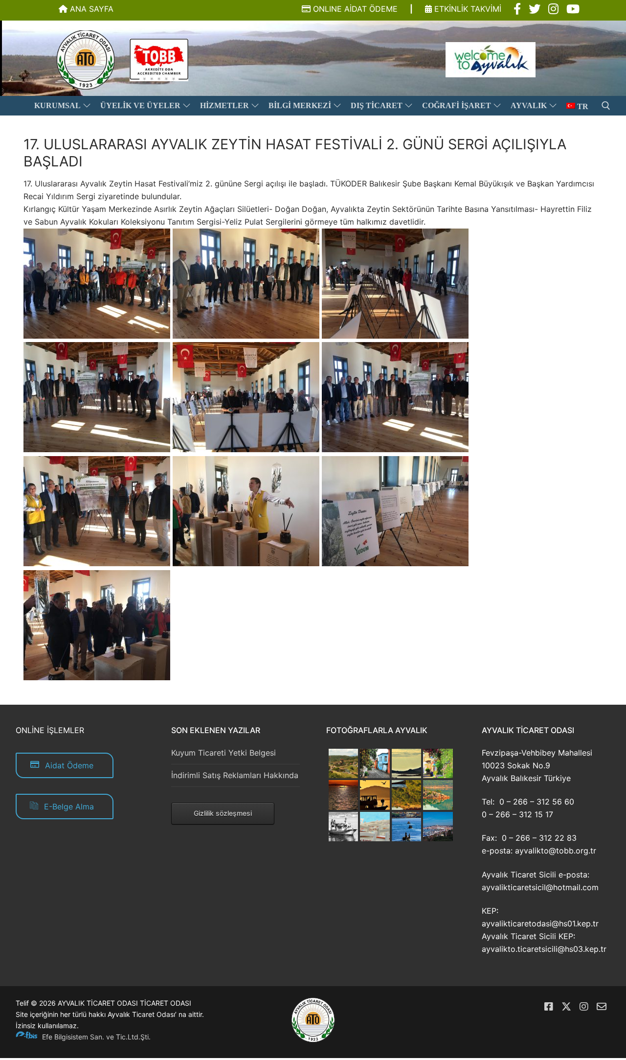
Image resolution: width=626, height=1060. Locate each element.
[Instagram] (584, 1006)
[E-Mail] (601, 1006)
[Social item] (517, 9)
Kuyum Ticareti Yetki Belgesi (223, 753)
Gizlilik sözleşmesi (223, 813)
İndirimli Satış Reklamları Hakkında (234, 775)
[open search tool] (606, 105)
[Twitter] (566, 1006)
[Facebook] (549, 1006)
